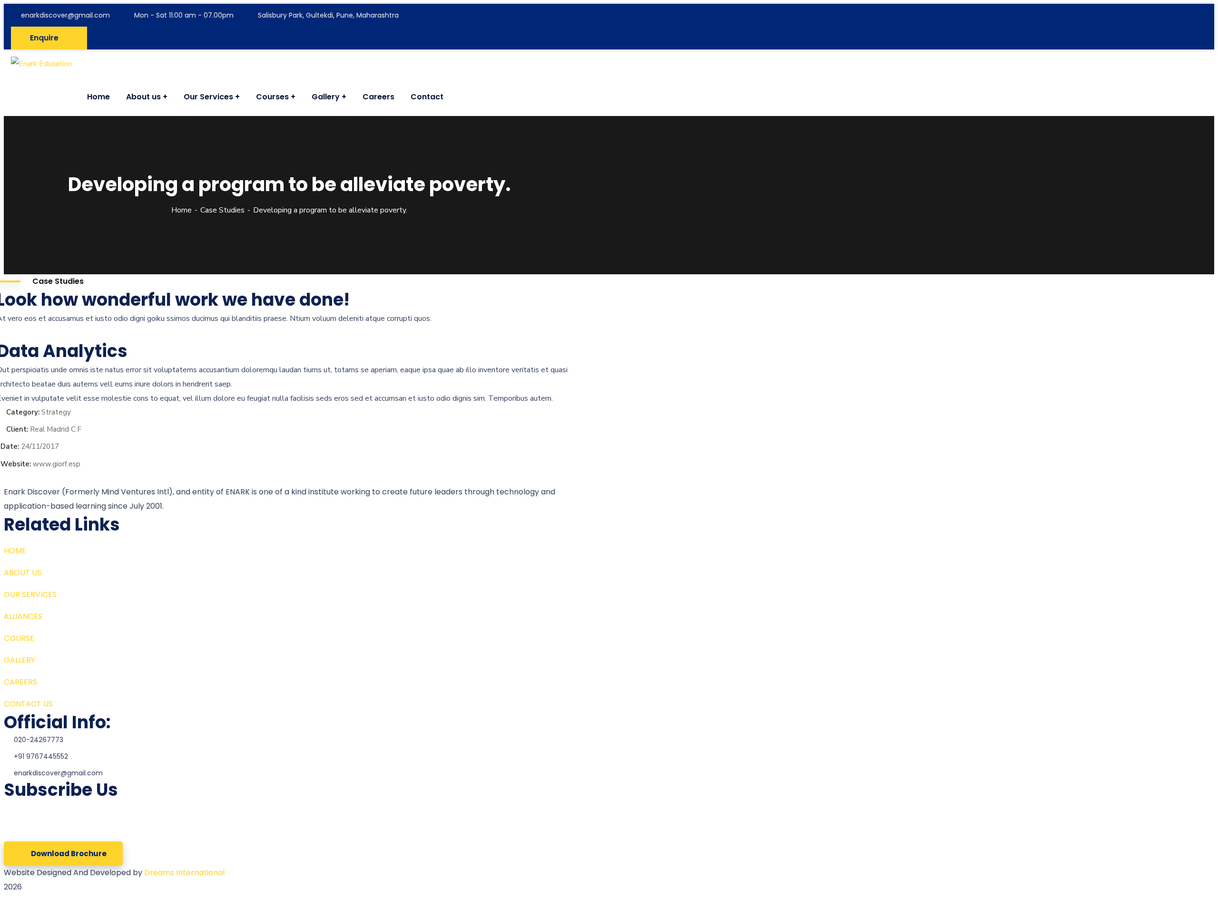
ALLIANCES (23, 616)
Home (181, 210)
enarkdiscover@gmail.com (65, 15)
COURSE (19, 638)
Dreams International (184, 872)
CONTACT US (28, 703)
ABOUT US (22, 572)
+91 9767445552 (41, 756)
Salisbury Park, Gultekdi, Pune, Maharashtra (328, 15)
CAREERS (20, 681)
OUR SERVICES (30, 594)
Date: (9, 446)
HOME (15, 550)
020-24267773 (38, 739)
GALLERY (19, 660)
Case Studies (222, 210)
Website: (15, 464)
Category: (22, 412)
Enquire (44, 37)
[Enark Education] (41, 64)
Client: (17, 429)
